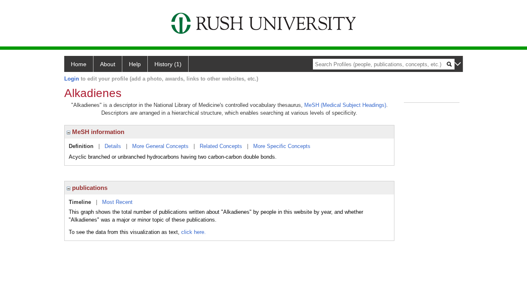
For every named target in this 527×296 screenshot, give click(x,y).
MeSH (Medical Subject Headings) (345, 105)
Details (113, 146)
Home (78, 64)
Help (135, 64)
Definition (81, 146)
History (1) (168, 64)
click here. (193, 232)
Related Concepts (221, 146)
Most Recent (117, 202)
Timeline (80, 202)
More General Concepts (160, 146)
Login (71, 79)
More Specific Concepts (281, 146)
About (107, 64)
